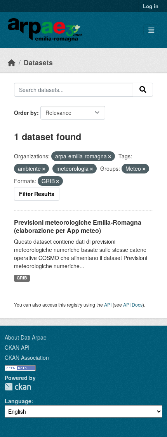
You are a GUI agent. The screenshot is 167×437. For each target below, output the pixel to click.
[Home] (12, 62)
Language (18, 401)
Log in (150, 6)
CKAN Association (27, 357)
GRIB (22, 278)
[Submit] (143, 90)
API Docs (133, 304)
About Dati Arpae (26, 337)
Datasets (38, 62)
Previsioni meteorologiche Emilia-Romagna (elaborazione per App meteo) (77, 226)
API (107, 304)
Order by (25, 112)
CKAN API (17, 347)
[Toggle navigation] (151, 30)
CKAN (18, 387)
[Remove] (109, 156)
